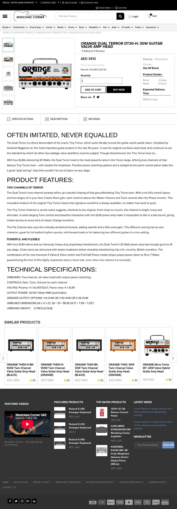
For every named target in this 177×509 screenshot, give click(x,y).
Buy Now (119, 90)
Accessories (151, 27)
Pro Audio (126, 27)
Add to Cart (93, 90)
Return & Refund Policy (100, 482)
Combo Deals (19, 27)
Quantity (85, 75)
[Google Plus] (28, 501)
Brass (81, 27)
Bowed (60, 27)
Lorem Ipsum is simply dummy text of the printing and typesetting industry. (153, 412)
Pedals (138, 27)
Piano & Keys (35, 27)
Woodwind (93, 27)
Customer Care (91, 2)
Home (6, 32)
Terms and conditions (68, 482)
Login (135, 16)
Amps (114, 27)
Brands (5, 27)
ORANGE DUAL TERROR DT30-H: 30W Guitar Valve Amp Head (68, 32)
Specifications (22, 119)
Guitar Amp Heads (22, 32)
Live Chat (122, 8)
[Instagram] (22, 501)
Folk (105, 27)
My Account (21, 482)
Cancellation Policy (131, 482)
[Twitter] (16, 501)
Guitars (49, 27)
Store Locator (71, 2)
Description (58, 119)
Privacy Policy (41, 482)
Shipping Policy (158, 482)
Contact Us (9, 487)
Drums (71, 27)
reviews (94, 119)
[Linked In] (34, 501)
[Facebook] (10, 501)
